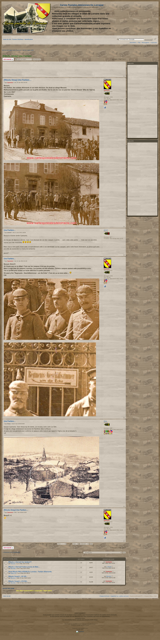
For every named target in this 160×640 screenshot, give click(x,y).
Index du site (7, 39)
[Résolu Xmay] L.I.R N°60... (18, 581)
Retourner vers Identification (12, 552)
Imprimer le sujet (118, 39)
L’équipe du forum (104, 596)
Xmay (9, 423)
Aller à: (80, 552)
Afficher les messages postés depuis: (46, 543)
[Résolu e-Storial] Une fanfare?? (20, 562)
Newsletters (133, 42)
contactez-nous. (80, 618)
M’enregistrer (145, 42)
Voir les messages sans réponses (11, 50)
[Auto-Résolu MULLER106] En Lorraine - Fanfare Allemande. (30, 572)
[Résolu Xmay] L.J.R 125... (18, 576)
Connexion (154, 42)
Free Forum (86, 625)
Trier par (69, 543)
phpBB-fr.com (84, 628)
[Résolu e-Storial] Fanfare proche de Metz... (24, 567)
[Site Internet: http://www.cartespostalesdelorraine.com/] (105, 107)
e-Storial (108, 566)
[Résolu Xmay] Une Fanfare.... (18, 80)
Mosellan (13, 568)
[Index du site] (27, 18)
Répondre (5, 58)
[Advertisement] (138, 18)
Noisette (13, 563)
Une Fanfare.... (10, 230)
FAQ (139, 42)
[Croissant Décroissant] (86, 543)
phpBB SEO (80, 629)
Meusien (13, 578)
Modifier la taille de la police (155, 39)
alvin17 (9, 232)
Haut (124, 76)
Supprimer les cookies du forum (120, 596)
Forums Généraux (17, 39)
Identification (29, 39)
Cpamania (10, 82)
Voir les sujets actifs (28, 50)
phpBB (75, 624)
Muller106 (13, 573)
